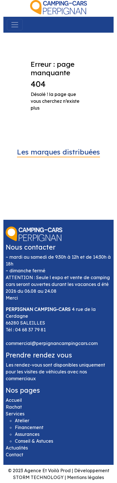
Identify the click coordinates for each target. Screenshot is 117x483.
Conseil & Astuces (34, 441)
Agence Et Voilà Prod (47, 470)
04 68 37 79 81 (30, 330)
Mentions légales (85, 477)
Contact (14, 454)
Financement (29, 427)
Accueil (14, 400)
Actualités (17, 448)
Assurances (27, 434)
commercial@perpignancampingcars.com (52, 343)
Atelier (22, 420)
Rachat (14, 407)
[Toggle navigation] (15, 24)
